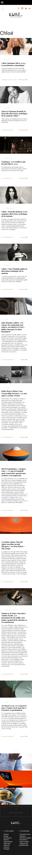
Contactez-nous (25, 834)
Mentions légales (25, 838)
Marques (23, 836)
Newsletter (23, 840)
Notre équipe (24, 841)
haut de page (16, 813)
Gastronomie (8, 841)
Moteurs (6, 847)
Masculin (7, 845)
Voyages (7, 849)
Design (6, 836)
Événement (7, 838)
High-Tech (7, 843)
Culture (6, 834)
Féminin (6, 840)
